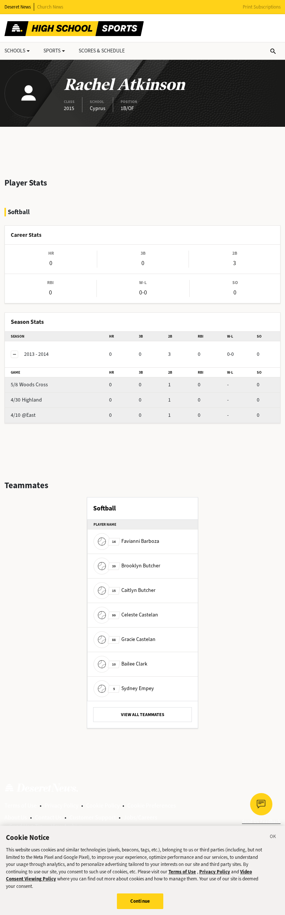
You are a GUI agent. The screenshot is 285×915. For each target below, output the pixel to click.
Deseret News (17, 7)
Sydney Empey (133, 688)
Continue (140, 901)
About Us (15, 817)
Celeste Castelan (135, 614)
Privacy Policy (61, 805)
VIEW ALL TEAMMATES (142, 715)
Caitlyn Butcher (133, 590)
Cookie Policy (102, 805)
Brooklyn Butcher (136, 565)
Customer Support (92, 817)
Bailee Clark (129, 663)
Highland (26, 399)
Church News (50, 7)
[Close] (273, 837)
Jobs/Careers (140, 817)
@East (23, 415)
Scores (102, 50)
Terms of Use (20, 805)
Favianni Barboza (135, 541)
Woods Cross (29, 384)
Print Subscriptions (262, 7)
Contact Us (48, 817)
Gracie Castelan (133, 639)
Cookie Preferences (151, 805)
